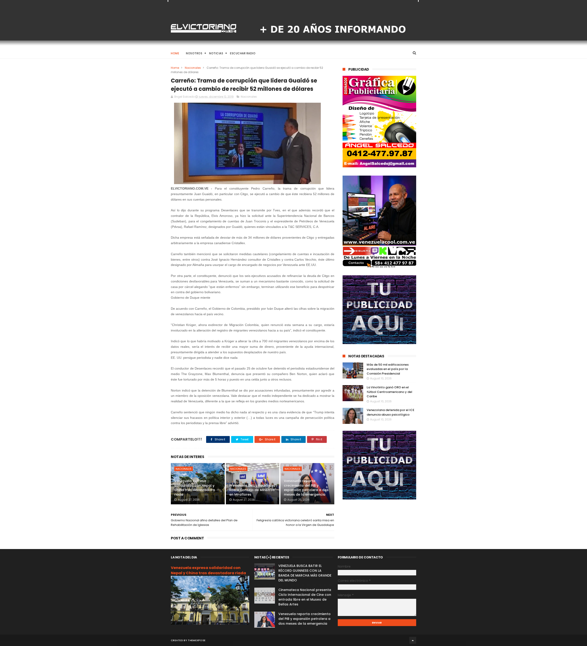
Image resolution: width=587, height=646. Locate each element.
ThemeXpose (196, 640)
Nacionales (193, 68)
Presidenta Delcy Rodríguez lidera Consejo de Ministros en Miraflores (252, 490)
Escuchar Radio (242, 53)
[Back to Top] (412, 640)
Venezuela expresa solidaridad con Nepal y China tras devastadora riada (194, 488)
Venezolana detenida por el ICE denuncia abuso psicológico (390, 412)
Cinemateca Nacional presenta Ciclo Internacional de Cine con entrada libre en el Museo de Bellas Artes (304, 597)
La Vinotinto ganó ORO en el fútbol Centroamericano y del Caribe (389, 391)
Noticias (216, 53)
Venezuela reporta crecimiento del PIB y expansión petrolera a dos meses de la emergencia (306, 488)
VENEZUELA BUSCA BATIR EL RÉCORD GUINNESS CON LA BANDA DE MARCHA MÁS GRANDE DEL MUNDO (304, 573)
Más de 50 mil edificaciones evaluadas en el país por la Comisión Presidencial (388, 369)
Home (175, 53)
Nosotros (194, 53)
